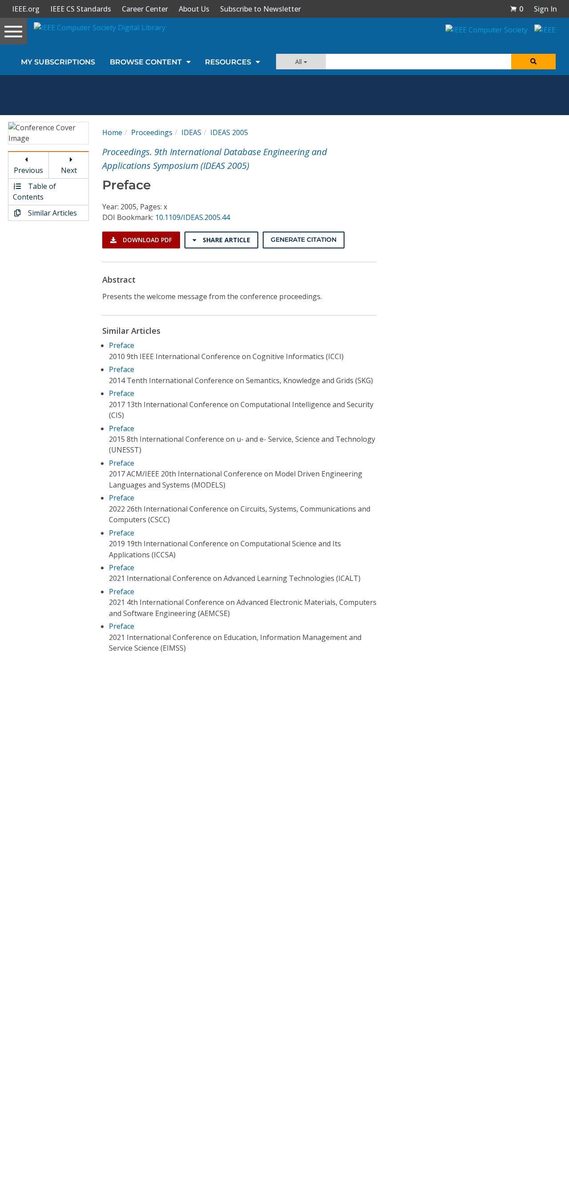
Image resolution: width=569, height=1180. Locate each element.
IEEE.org (26, 9)
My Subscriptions (58, 62)
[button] (517, 9)
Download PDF (146, 240)
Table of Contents (34, 191)
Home (112, 132)
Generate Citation (304, 240)
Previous (28, 170)
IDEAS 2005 (229, 132)
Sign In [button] (545, 9)
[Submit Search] (533, 61)
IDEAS (191, 132)
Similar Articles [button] (51, 213)
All (299, 61)
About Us (194, 9)
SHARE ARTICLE (225, 240)
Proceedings (151, 132)
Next (69, 170)
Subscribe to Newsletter (260, 9)
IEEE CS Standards (80, 9)
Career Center (145, 9)
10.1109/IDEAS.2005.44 (192, 217)
